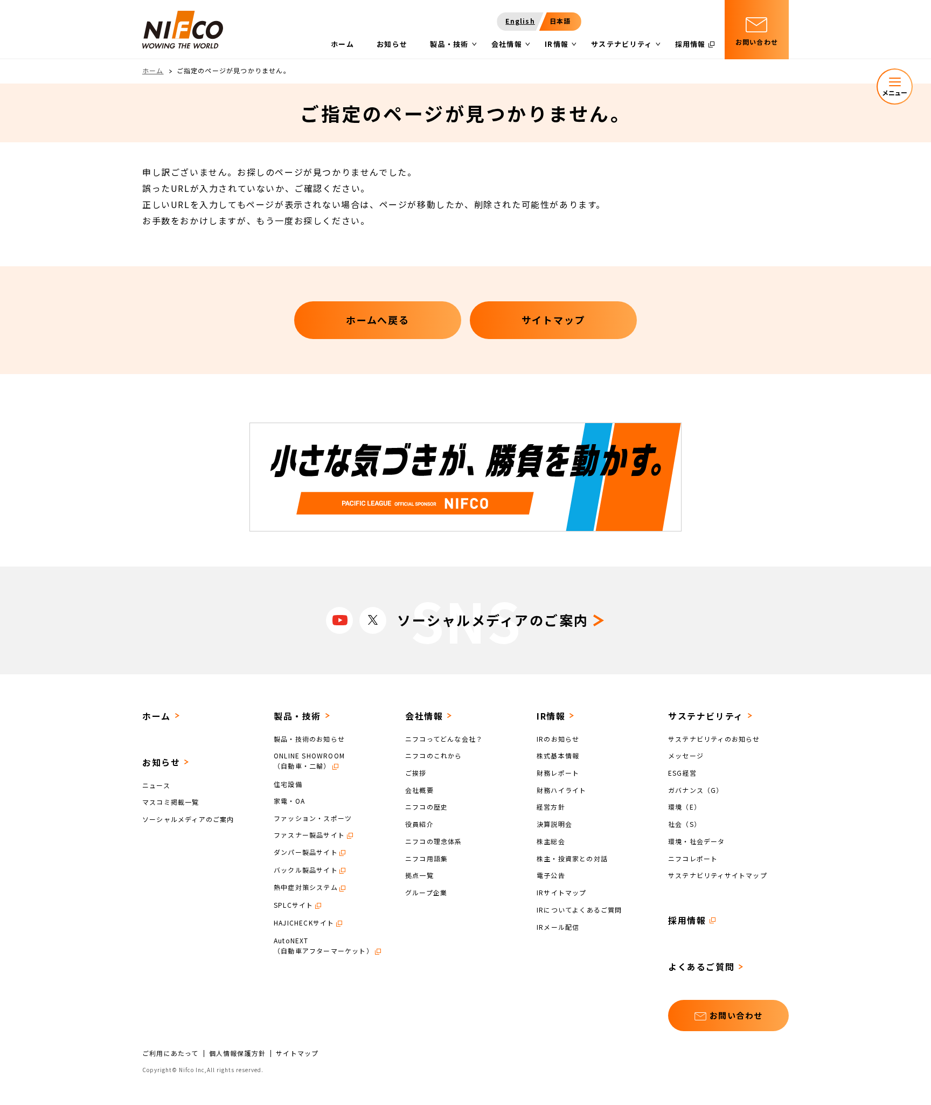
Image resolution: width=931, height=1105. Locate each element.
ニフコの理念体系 (433, 841)
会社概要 (419, 789)
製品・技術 (297, 715)
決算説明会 (554, 823)
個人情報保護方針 (237, 1053)
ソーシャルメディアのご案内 (188, 819)
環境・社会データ (696, 841)
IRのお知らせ (558, 738)
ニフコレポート (693, 857)
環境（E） (684, 806)
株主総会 (551, 841)
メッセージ (686, 755)
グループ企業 (426, 892)
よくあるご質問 (701, 966)
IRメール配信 (558, 926)
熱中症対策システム (306, 887)
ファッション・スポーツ (313, 818)
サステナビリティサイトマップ (717, 875)
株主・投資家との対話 (572, 857)
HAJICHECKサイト (304, 922)
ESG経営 (682, 772)
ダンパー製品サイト (306, 852)
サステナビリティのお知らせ (714, 738)
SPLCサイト (293, 904)
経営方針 (551, 806)
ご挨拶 (416, 772)
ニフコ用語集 (426, 857)
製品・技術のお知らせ (309, 738)
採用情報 (687, 920)
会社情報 (424, 715)
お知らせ (161, 762)
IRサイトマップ (562, 892)
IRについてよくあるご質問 (579, 909)
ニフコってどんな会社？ (444, 738)
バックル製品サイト (306, 869)
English (519, 20)
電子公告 (551, 875)
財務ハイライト (561, 789)
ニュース (156, 784)
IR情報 (551, 715)
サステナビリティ (706, 715)
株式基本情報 (558, 755)
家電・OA (289, 800)
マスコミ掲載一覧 (170, 801)
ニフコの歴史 (426, 806)
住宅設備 (288, 783)
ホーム (153, 70)
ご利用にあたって (170, 1053)
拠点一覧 (419, 875)
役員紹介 (419, 823)
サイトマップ (297, 1053)
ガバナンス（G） (696, 789)
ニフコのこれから (433, 755)
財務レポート (558, 772)
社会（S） (684, 823)
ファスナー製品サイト (309, 834)
